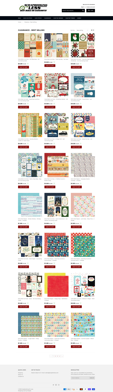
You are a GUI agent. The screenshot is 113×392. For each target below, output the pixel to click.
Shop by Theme (70, 18)
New (19, 18)
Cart (91, 10)
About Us (20, 374)
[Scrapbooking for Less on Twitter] (53, 385)
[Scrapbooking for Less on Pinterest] (59, 385)
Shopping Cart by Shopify (24, 390)
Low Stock (38, 18)
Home (19, 22)
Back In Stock (27, 18)
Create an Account (90, 7)
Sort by (73, 30)
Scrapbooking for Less (27, 389)
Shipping (20, 372)
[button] (27, 64)
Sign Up (92, 377)
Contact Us (21, 376)
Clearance (47, 18)
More (79, 18)
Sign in (82, 7)
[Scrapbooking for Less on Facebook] (56, 385)
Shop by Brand (58, 18)
